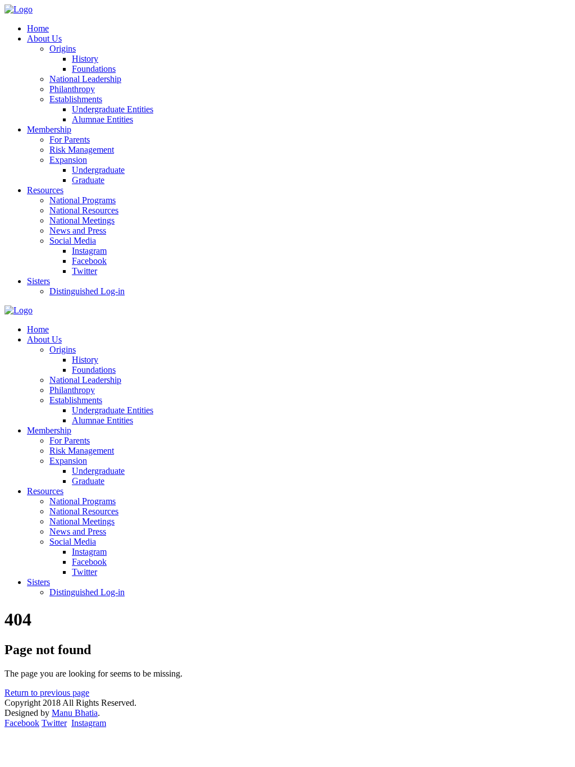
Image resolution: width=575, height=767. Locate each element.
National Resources (83, 210)
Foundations (94, 69)
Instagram (89, 250)
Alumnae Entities (102, 119)
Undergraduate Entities (112, 109)
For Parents (69, 139)
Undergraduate (98, 170)
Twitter (84, 271)
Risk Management (81, 149)
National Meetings (82, 220)
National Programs (82, 200)
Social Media (72, 240)
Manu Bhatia (75, 713)
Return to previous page (46, 692)
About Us (44, 38)
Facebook (89, 261)
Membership (49, 129)
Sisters (38, 281)
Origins (62, 48)
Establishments (75, 99)
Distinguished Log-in (87, 291)
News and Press (77, 230)
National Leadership (85, 79)
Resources (45, 190)
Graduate (88, 180)
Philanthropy (72, 89)
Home (38, 28)
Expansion (68, 160)
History (85, 58)
